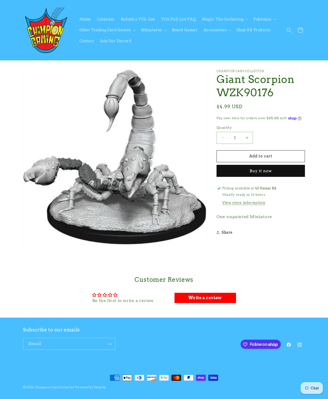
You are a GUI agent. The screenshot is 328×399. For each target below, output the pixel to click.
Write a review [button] (205, 297)
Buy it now (261, 171)
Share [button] (227, 232)
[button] (224, 19)
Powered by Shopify (90, 387)
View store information (243, 203)
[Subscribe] (109, 344)
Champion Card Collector (55, 387)
